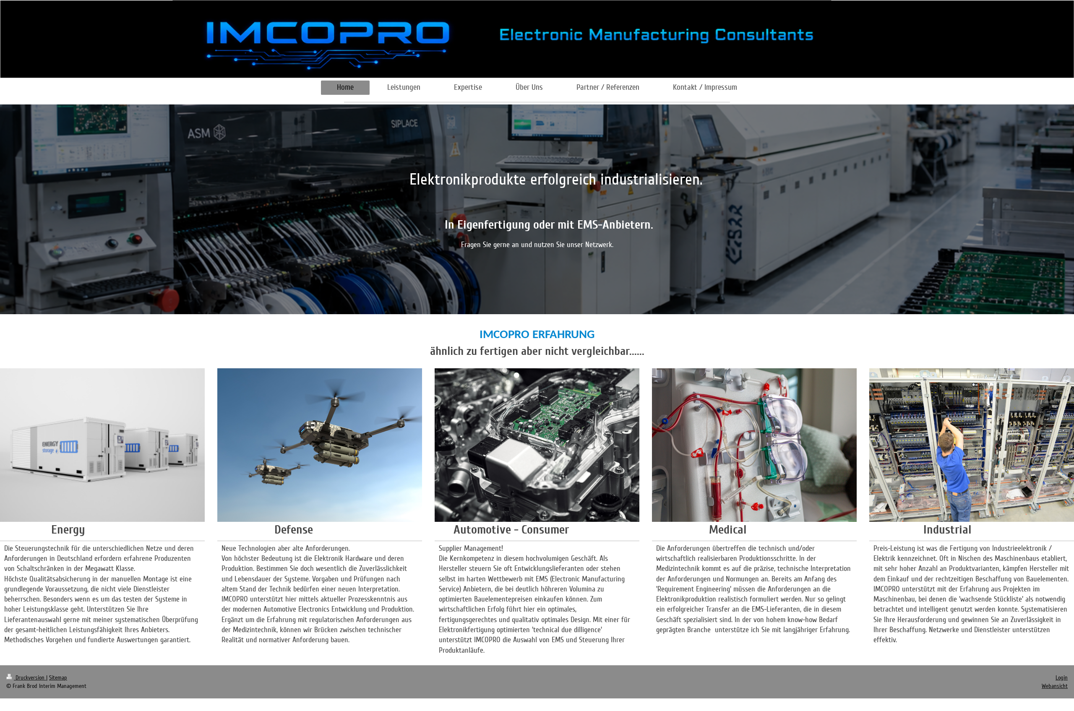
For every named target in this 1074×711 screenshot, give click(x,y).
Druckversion (30, 677)
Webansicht (1055, 686)
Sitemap (58, 677)
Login (1062, 677)
